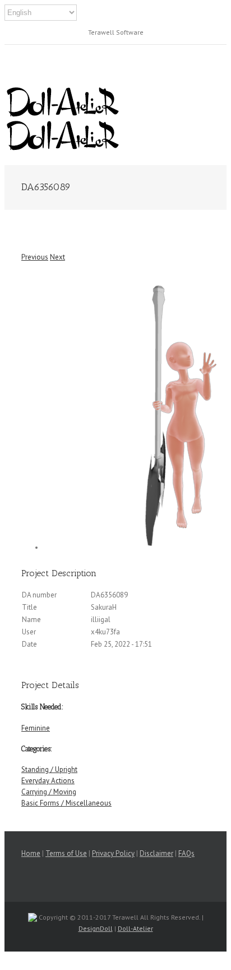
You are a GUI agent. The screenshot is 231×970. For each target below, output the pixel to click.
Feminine (35, 728)
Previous (34, 257)
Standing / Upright (49, 769)
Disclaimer (156, 853)
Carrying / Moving (48, 792)
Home (30, 853)
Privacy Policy (113, 853)
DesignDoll (95, 928)
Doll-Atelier (135, 928)
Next (57, 257)
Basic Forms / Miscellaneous (66, 803)
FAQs (186, 853)
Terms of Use (66, 853)
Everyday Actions (48, 780)
